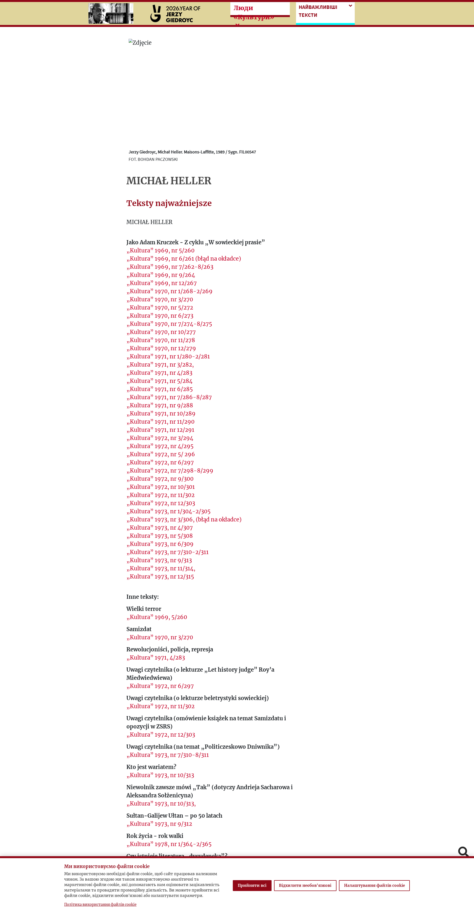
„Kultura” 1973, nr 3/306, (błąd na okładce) (183, 519)
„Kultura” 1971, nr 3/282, (160, 364)
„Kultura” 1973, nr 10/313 (160, 775)
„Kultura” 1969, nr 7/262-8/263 (169, 266)
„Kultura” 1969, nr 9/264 (160, 274)
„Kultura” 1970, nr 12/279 (161, 348)
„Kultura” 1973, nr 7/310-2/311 (167, 552)
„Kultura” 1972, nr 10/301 (160, 486)
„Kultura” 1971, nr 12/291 (160, 429)
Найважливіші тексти (318, 11)
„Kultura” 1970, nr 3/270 (159, 299)
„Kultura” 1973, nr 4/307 (159, 527)
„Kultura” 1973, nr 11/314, (160, 568)
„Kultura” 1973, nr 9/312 (159, 823)
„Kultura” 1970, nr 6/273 (159, 315)
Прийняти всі (252, 885)
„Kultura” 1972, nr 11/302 (160, 495)
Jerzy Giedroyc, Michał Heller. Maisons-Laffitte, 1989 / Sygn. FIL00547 (192, 152)
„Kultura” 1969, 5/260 (156, 617)
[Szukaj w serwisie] (463, 852)
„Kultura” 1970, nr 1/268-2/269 (169, 291)
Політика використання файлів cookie (100, 904)
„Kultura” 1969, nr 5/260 (160, 250)
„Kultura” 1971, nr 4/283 (159, 372)
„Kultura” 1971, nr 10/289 (161, 413)
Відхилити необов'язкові (305, 885)
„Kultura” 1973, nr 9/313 (159, 560)
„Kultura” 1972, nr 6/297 (160, 462)
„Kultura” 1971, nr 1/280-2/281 (168, 356)
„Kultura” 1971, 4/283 (155, 657)
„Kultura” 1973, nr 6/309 (160, 543)
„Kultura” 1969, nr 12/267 (161, 283)
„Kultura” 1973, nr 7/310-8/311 (167, 754)
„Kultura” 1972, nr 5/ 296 (160, 454)
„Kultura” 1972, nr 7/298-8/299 (169, 470)
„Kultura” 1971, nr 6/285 (159, 389)
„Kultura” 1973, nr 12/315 (160, 576)
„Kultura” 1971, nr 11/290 (160, 421)
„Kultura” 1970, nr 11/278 (160, 340)
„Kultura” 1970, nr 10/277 (161, 332)
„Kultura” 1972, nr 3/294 (159, 438)
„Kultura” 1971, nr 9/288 (159, 405)
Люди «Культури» (254, 12)
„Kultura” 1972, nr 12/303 (160, 503)
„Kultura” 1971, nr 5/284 (159, 380)
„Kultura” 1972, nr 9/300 (160, 478)
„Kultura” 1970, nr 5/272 (159, 307)
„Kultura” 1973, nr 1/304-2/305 (168, 511)
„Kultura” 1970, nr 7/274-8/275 (169, 323)
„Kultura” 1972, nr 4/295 (160, 446)
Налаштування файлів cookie (374, 885)
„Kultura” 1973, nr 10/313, (161, 803)
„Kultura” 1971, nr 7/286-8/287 (169, 397)
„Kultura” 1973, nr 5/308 (159, 535)
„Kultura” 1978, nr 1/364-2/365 (169, 844)
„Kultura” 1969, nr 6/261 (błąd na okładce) (183, 258)
